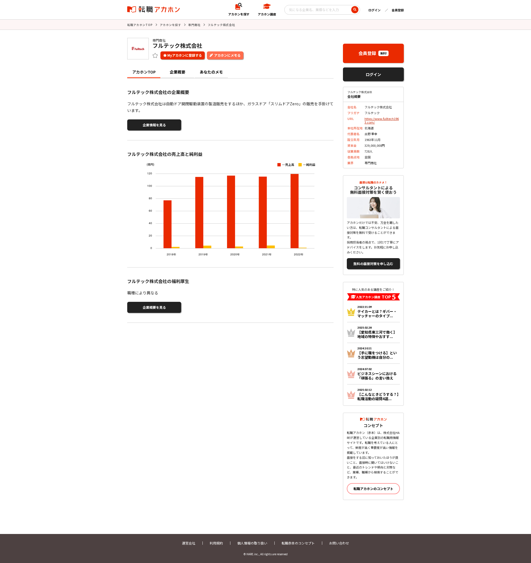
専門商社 (194, 25)
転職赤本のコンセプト (298, 543)
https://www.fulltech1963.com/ (382, 120)
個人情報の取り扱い (252, 543)
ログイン (374, 10)
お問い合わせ (339, 543)
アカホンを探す (170, 25)
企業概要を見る (154, 307)
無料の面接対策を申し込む (373, 263)
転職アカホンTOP (140, 25)
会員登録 (398, 10)
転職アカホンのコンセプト (373, 488)
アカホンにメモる (227, 55)
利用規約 (216, 543)
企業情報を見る (154, 124)
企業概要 (177, 72)
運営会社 (188, 543)
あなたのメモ (211, 72)
